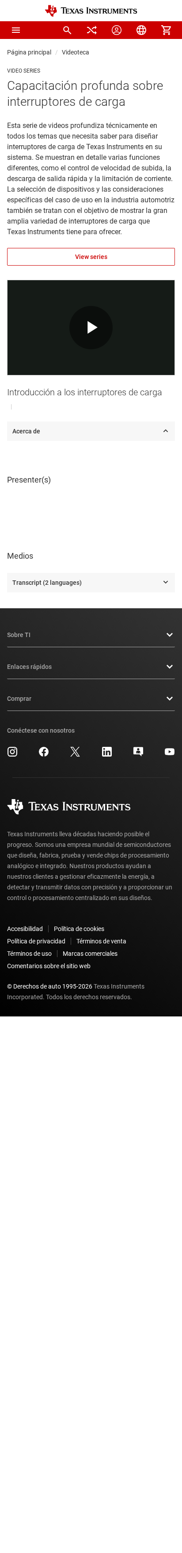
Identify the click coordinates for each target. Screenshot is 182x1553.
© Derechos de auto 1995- (49, 986)
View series (91, 256)
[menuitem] (67, 30)
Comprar (19, 698)
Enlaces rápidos (29, 666)
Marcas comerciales (90, 953)
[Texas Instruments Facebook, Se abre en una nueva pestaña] (43, 754)
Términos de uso (29, 953)
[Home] (91, 11)
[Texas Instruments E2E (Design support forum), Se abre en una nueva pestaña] (138, 754)
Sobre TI (18, 634)
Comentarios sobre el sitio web (49, 966)
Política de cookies (79, 928)
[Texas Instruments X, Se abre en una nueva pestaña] (75, 754)
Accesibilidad (25, 928)
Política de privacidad (36, 941)
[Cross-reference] (92, 30)
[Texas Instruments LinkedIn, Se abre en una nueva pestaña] (107, 754)
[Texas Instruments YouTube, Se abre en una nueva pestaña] (169, 754)
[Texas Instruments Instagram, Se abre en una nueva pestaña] (12, 754)
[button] (16, 30)
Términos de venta (101, 941)
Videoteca (75, 52)
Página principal (29, 52)
